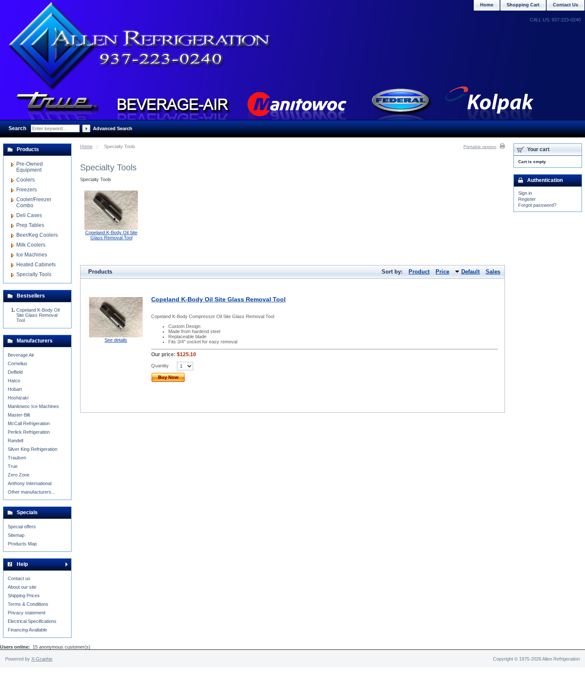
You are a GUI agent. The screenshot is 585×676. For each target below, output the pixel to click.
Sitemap (16, 535)
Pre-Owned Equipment (29, 167)
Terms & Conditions (28, 604)
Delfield (15, 372)
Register (527, 199)
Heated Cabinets (36, 265)
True (13, 466)
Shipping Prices (24, 595)
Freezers (26, 190)
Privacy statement (26, 612)
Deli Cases (29, 215)
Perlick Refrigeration (29, 432)
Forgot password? (537, 205)
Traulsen (17, 457)
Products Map (22, 543)
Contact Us (565, 4)
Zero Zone (19, 474)
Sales (493, 271)
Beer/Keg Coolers (37, 235)
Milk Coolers (30, 245)
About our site (22, 587)
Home (86, 146)
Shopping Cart (523, 4)
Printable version (479, 146)
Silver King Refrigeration (32, 449)
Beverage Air (21, 354)
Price (442, 271)
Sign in (525, 193)
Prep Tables (30, 225)
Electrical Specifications (32, 621)
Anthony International (29, 483)
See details (115, 339)
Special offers (22, 526)
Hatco (14, 380)
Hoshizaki (18, 397)
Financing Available (27, 629)
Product (419, 271)
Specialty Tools (33, 274)
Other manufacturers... (31, 491)
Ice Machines (31, 255)
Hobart (15, 389)
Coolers (25, 180)
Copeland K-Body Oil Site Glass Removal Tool (111, 235)
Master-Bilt (19, 414)
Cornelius (17, 363)
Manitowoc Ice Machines (33, 406)
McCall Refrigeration (29, 423)
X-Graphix (42, 658)
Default (470, 271)
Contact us (19, 578)
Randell (15, 440)
